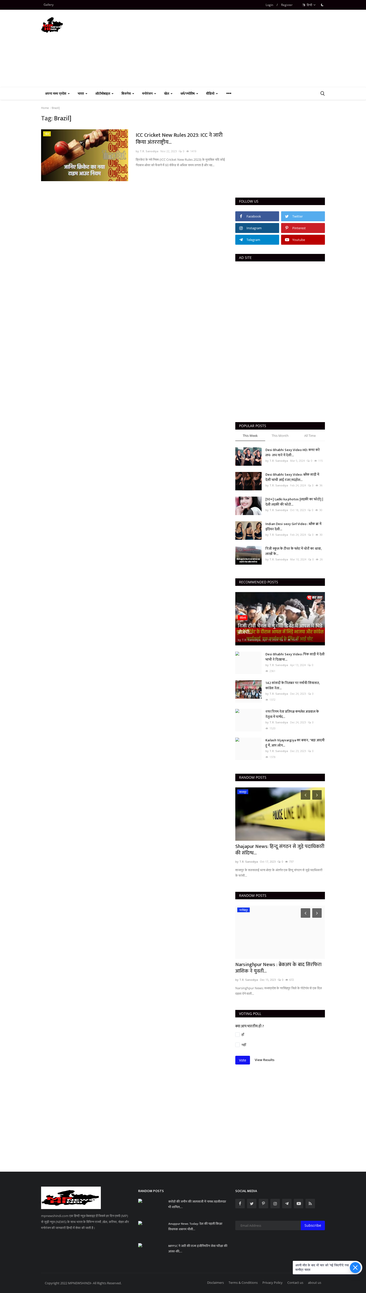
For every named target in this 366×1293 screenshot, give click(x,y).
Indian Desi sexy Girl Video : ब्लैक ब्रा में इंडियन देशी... (293, 526)
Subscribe (313, 1225)
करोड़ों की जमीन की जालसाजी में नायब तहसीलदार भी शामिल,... (197, 1204)
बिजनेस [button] (127, 93)
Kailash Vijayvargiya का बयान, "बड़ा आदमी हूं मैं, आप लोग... (295, 743)
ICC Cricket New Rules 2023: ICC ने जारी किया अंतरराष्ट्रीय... (179, 139)
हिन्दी (309, 5)
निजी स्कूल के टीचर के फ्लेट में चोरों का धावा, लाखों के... (293, 551)
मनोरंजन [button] (148, 93)
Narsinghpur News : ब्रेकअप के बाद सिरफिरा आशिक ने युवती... (278, 967)
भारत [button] (81, 93)
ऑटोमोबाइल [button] (103, 93)
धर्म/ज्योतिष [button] (188, 93)
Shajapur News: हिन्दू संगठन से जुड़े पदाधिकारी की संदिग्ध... (279, 849)
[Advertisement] (234, 48)
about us (314, 1282)
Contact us (295, 1282)
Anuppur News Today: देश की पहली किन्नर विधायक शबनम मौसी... (195, 1226)
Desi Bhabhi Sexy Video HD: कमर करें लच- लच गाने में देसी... (292, 452)
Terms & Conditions (243, 1282)
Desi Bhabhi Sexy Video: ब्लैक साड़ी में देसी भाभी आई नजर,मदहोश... (292, 477)
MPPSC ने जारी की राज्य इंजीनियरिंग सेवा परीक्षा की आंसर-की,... (197, 1248)
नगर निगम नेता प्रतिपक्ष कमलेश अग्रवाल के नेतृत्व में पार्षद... (292, 714)
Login (269, 5)
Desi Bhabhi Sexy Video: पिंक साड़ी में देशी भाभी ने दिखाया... (295, 657)
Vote (242, 1060)
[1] (322, 4)
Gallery (49, 4)
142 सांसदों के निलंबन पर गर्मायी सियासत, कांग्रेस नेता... (292, 685)
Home (45, 108)
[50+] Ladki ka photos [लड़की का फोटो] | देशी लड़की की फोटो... (294, 502)
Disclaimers (215, 1282)
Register (287, 5)
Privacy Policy (272, 1282)
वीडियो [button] (210, 93)
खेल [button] (167, 93)
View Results (264, 1060)
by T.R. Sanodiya (147, 151)
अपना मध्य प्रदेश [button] (56, 93)
